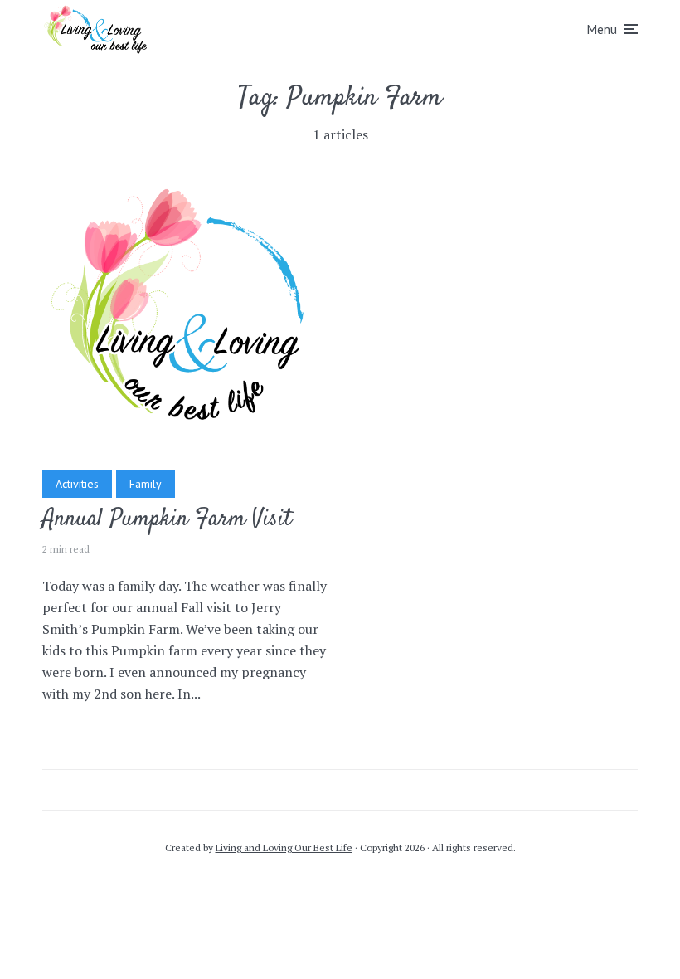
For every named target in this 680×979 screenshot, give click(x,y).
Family (145, 483)
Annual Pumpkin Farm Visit (167, 520)
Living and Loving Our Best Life (284, 847)
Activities (77, 483)
